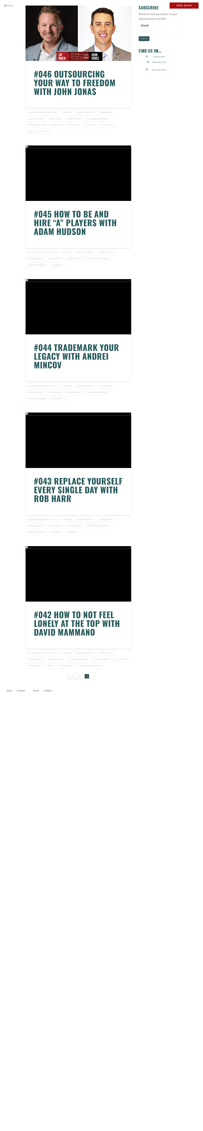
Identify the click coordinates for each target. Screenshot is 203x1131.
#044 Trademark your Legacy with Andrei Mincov (76, 356)
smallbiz (90, 125)
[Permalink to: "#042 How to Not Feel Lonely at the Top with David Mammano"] (78, 574)
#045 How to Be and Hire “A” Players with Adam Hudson (75, 222)
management (34, 666)
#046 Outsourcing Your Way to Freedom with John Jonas (75, 82)
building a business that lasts (42, 112)
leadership (57, 265)
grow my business (101, 659)
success (45, 131)
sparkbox (72, 532)
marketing (57, 125)
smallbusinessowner (91, 666)
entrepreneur (74, 119)
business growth (85, 112)
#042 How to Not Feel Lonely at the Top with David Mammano (77, 623)
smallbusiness (107, 125)
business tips (106, 112)
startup (32, 131)
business (67, 112)
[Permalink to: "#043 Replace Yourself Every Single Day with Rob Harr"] (78, 440)
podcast (50, 666)
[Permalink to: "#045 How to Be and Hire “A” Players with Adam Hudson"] (78, 173)
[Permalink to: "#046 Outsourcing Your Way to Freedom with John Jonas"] (78, 33)
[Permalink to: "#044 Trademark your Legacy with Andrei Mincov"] (78, 306)
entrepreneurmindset (98, 119)
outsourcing (73, 125)
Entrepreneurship (37, 125)
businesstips (55, 119)
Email (144, 25)
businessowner (35, 119)
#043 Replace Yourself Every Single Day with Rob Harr (78, 489)
